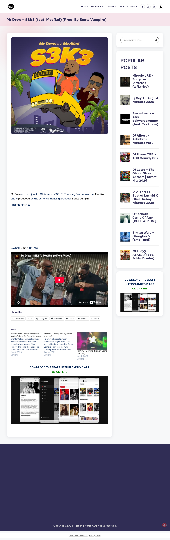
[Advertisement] (59, 167)
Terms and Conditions (78, 536)
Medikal (100, 194)
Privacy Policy (95, 536)
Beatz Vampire (81, 198)
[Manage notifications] (164, 525)
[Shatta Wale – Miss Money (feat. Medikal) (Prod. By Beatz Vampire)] (27, 344)
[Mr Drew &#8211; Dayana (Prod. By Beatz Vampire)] (92, 341)
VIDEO (25, 248)
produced (24, 198)
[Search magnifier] (156, 40)
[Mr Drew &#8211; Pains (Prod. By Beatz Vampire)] (60, 344)
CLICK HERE (59, 371)
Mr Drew (16, 194)
